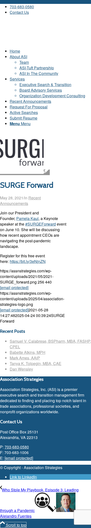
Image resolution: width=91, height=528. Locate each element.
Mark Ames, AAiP (25, 358)
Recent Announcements (20, 200)
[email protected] (14, 287)
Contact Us (19, 12)
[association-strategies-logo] (36, 41)
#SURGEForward (40, 224)
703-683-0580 (22, 6)
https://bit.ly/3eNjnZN (28, 261)
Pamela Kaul (27, 218)
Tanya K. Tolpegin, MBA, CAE (35, 363)
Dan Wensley (21, 369)
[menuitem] (50, 6)
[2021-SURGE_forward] (25, 172)
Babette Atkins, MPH (27, 352)
